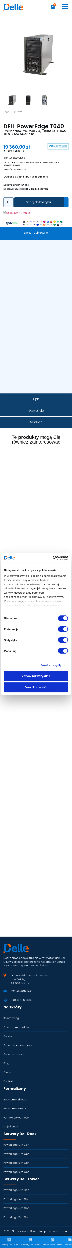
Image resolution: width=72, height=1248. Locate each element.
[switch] (63, 629)
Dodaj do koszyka (38, 202)
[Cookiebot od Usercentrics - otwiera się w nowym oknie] (52, 558)
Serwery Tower (11, 165)
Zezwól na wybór (36, 687)
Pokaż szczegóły (51, 665)
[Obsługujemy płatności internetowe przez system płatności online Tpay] (36, 226)
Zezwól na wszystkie (36, 676)
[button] (62, 24)
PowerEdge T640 (49, 162)
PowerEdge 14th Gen (27, 162)
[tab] (36, 232)
